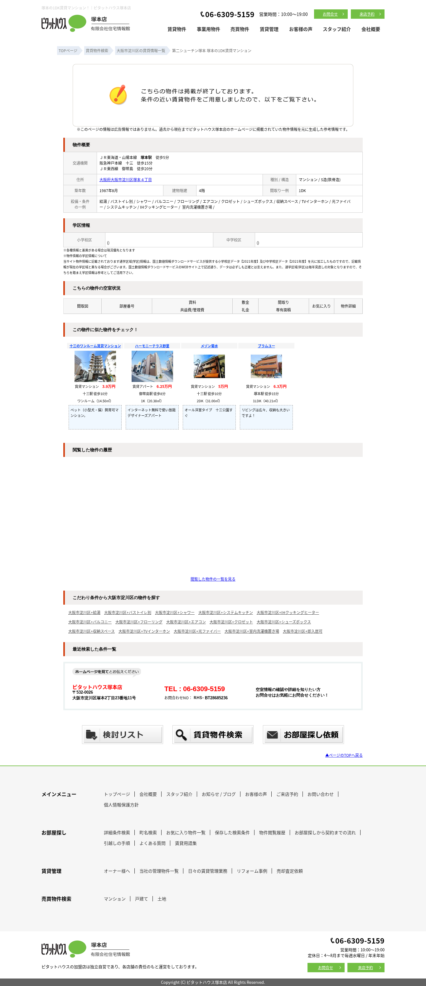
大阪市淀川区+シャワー (175, 612)
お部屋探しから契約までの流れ (325, 832)
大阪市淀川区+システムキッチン (225, 612)
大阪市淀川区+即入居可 (302, 631)
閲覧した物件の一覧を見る (213, 579)
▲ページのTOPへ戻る (344, 755)
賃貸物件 (176, 29)
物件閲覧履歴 (272, 832)
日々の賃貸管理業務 (207, 871)
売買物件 (239, 29)
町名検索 (148, 832)
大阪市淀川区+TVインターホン (144, 631)
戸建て (141, 898)
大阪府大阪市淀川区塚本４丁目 (125, 179)
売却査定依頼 (290, 871)
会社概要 (370, 29)
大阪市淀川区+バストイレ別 (127, 612)
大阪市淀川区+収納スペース (91, 631)
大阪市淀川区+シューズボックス (284, 621)
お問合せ (330, 14)
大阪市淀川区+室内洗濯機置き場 (252, 631)
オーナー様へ (117, 871)
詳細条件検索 (117, 832)
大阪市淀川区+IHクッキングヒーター (288, 612)
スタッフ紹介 (337, 29)
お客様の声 (300, 29)
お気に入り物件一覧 (186, 832)
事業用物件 (208, 29)
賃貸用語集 (186, 843)
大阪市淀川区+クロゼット (231, 621)
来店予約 (367, 14)
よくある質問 (152, 843)
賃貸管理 (269, 29)
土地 (161, 898)
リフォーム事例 (252, 871)
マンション (115, 898)
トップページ (117, 794)
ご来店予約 (287, 794)
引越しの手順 (117, 843)
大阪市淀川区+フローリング (138, 621)
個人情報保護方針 (121, 804)
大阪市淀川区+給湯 (84, 612)
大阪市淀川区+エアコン (186, 621)
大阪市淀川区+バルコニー (90, 621)
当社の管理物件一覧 (159, 871)
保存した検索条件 (232, 832)
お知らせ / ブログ (219, 794)
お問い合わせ (320, 794)
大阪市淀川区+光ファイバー (197, 631)
